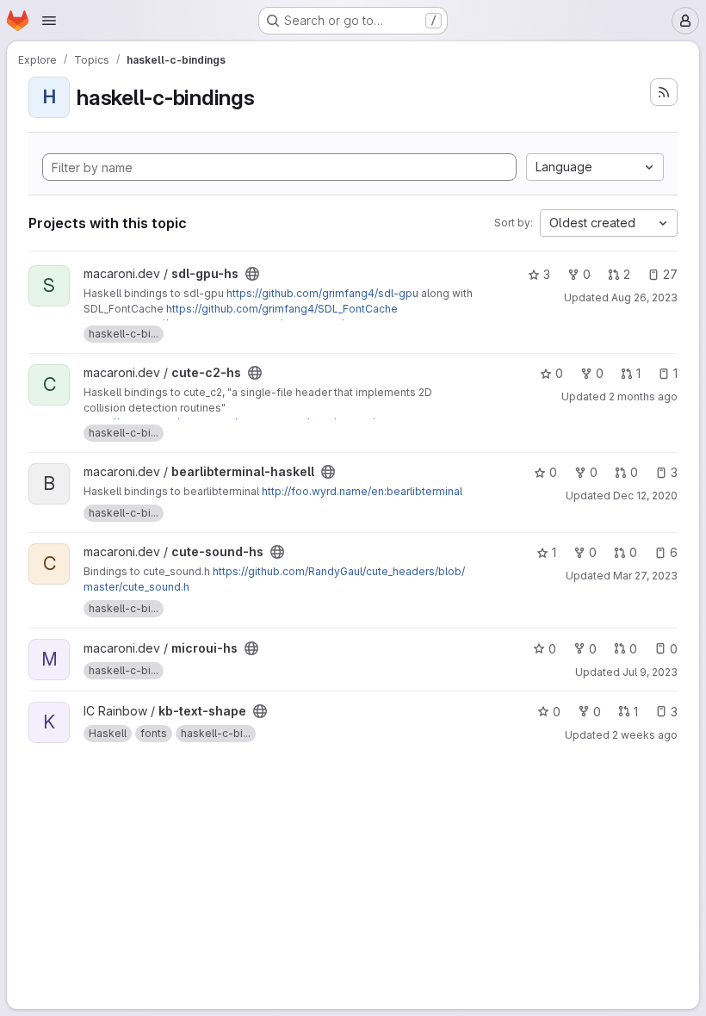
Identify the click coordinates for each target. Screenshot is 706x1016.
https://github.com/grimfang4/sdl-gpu (322, 293)
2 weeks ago (645, 734)
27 (670, 274)
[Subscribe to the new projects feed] (664, 92)
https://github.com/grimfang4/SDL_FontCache (282, 308)
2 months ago (643, 396)
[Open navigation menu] (49, 20)
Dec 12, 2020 (645, 495)
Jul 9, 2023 (650, 672)
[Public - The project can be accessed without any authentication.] (252, 274)
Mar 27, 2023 (645, 575)
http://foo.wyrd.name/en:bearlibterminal (362, 491)
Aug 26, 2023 (644, 297)
